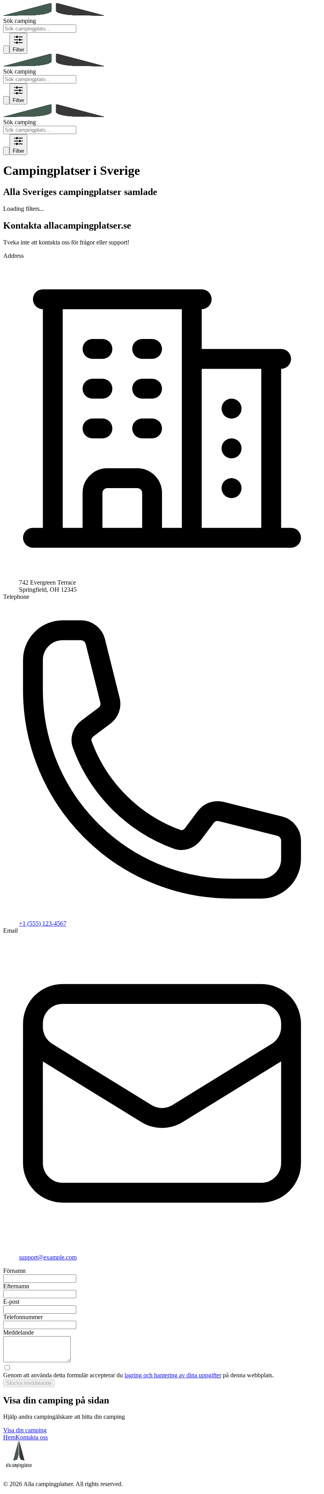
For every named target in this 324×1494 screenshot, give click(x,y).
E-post (11, 1301)
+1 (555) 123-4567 (42, 923)
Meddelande (18, 1332)
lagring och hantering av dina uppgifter (172, 1375)
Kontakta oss (31, 1437)
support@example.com (48, 1257)
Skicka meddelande (28, 1383)
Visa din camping (25, 1430)
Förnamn (14, 1270)
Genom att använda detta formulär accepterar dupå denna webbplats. (138, 1375)
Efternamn (16, 1286)
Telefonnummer (23, 1317)
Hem (9, 1437)
